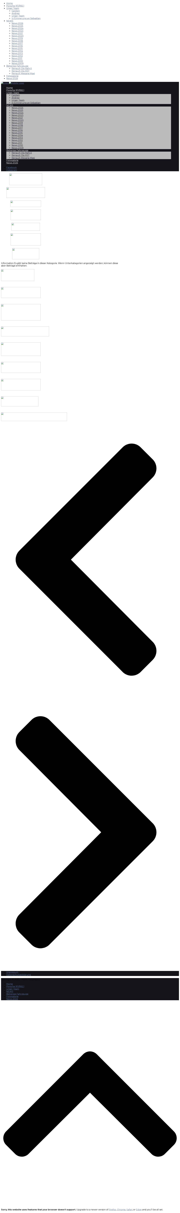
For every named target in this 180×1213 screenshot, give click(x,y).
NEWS (9, 21)
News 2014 (17, 51)
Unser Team (12, 8)
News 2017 (17, 43)
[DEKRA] (21, 372)
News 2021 (17, 33)
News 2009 (17, 63)
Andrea (15, 13)
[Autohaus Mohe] (25, 335)
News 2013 (17, 53)
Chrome (121, 1209)
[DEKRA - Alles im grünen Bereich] (25, 230)
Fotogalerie (12, 76)
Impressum (12, 972)
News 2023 (17, 31)
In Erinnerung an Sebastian (26, 18)
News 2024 (17, 28)
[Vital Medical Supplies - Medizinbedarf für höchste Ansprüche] (25, 179)
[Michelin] (26, 219)
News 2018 (17, 41)
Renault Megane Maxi (23, 73)
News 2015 (17, 48)
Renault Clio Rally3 (22, 68)
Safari (129, 1209)
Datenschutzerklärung (18, 974)
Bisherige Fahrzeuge (17, 66)
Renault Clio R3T (21, 71)
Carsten (16, 11)
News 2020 (17, 36)
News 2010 (17, 61)
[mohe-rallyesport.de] (12, 83)
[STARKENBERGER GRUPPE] (25, 197)
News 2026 (17, 23)
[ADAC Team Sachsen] (25, 258)
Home (9, 3)
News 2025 (17, 26)
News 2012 (17, 56)
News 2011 (17, 58)
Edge (139, 1209)
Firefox (112, 1209)
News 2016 (17, 46)
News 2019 (17, 38)
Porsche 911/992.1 (15, 6)
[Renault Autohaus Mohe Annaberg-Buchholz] (25, 206)
